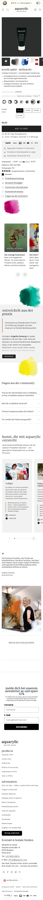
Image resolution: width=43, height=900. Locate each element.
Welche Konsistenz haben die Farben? (18, 411)
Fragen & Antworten (9, 789)
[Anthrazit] (33, 102)
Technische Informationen (16, 187)
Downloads (6, 819)
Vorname (8, 705)
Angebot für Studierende (11, 828)
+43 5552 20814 (12, 856)
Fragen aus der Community (16, 196)
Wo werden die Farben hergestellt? (16, 419)
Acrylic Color (6, 759)
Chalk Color (6, 763)
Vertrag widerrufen (11, 833)
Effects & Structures (10, 767)
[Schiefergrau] (27, 102)
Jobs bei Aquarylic (9, 811)
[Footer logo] (10, 743)
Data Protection (7, 891)
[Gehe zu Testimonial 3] (18, 538)
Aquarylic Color (7, 755)
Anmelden (21, 726)
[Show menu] (3, 9)
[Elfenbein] (15, 102)
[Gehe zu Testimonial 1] (14, 538)
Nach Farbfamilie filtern (9, 96)
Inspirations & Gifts (9, 771)
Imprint (18, 887)
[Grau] (21, 102)
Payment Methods (9, 794)
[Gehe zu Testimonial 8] (28, 538)
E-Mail (7, 715)
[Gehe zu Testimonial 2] (16, 538)
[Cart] (40, 9)
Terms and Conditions (29, 887)
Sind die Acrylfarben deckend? (14, 403)
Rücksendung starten (10, 806)
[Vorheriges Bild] (18, 274)
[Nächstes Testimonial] (33, 538)
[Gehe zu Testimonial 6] (24, 538)
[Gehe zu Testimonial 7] (26, 538)
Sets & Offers (7, 776)
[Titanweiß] (4, 102)
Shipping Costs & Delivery (12, 798)
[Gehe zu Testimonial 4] (20, 538)
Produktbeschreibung (14, 178)
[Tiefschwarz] (38, 102)
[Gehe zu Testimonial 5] (22, 538)
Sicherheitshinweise (14, 192)
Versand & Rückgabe (13, 183)
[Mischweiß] (10, 102)
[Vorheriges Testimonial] (9, 538)
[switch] (38, 3)
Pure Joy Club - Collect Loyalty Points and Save (20, 785)
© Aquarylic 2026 (8, 887)
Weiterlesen (8, 356)
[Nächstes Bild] (25, 274)
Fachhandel (6, 815)
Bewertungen (7, 823)
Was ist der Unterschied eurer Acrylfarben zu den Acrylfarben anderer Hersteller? (19, 394)
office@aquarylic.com (17, 860)
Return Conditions (9, 802)
